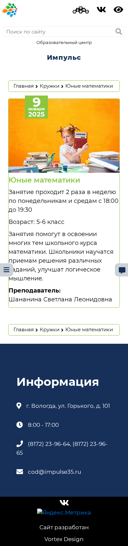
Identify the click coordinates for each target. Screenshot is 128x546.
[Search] (119, 31)
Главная (23, 86)
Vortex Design (64, 539)
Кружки (49, 86)
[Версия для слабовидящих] (118, 11)
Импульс (64, 57)
